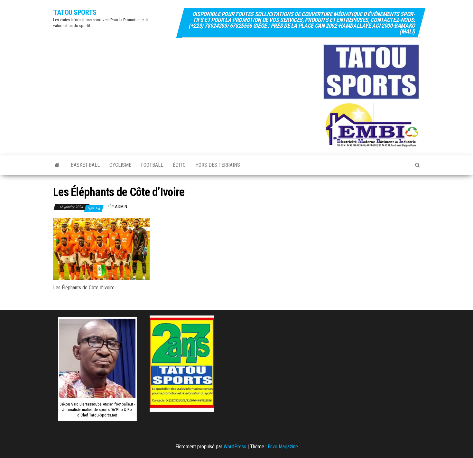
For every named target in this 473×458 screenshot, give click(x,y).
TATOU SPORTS (75, 12)
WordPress (235, 447)
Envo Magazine (283, 447)
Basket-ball (85, 165)
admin (121, 206)
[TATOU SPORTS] (57, 165)
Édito (179, 165)
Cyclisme (120, 165)
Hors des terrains (217, 165)
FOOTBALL (152, 165)
